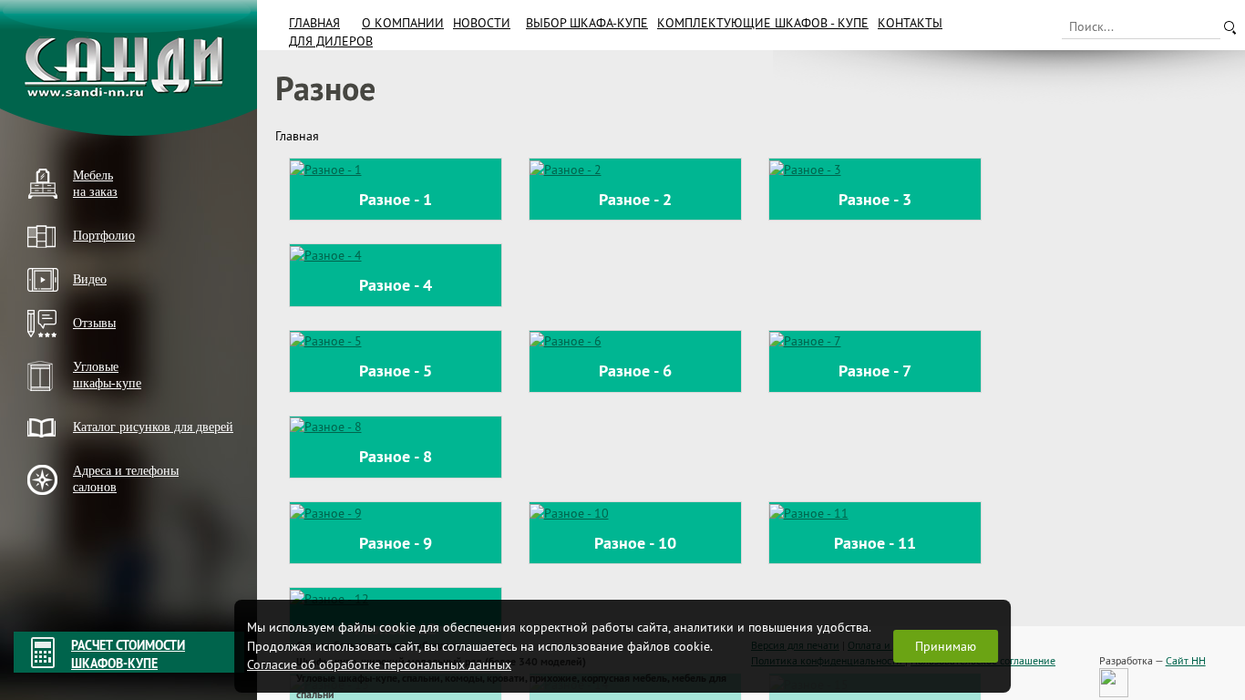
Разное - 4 (395, 284)
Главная (314, 23)
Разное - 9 (395, 542)
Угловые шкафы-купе (107, 375)
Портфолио (104, 235)
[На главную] (128, 68)
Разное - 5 (395, 370)
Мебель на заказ (95, 184)
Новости (481, 23)
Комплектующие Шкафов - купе (763, 23)
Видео (90, 279)
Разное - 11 (875, 542)
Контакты (910, 23)
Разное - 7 (875, 370)
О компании (403, 23)
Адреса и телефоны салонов (126, 479)
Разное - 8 (395, 456)
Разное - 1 (395, 199)
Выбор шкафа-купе (587, 23)
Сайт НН (1186, 660)
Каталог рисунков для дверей (153, 427)
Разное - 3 (875, 199)
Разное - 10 (635, 542)
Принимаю (945, 646)
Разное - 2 (635, 199)
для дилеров (331, 41)
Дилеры (48, 518)
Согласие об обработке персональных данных (379, 664)
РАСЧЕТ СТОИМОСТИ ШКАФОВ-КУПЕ (128, 654)
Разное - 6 (635, 370)
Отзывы (94, 323)
